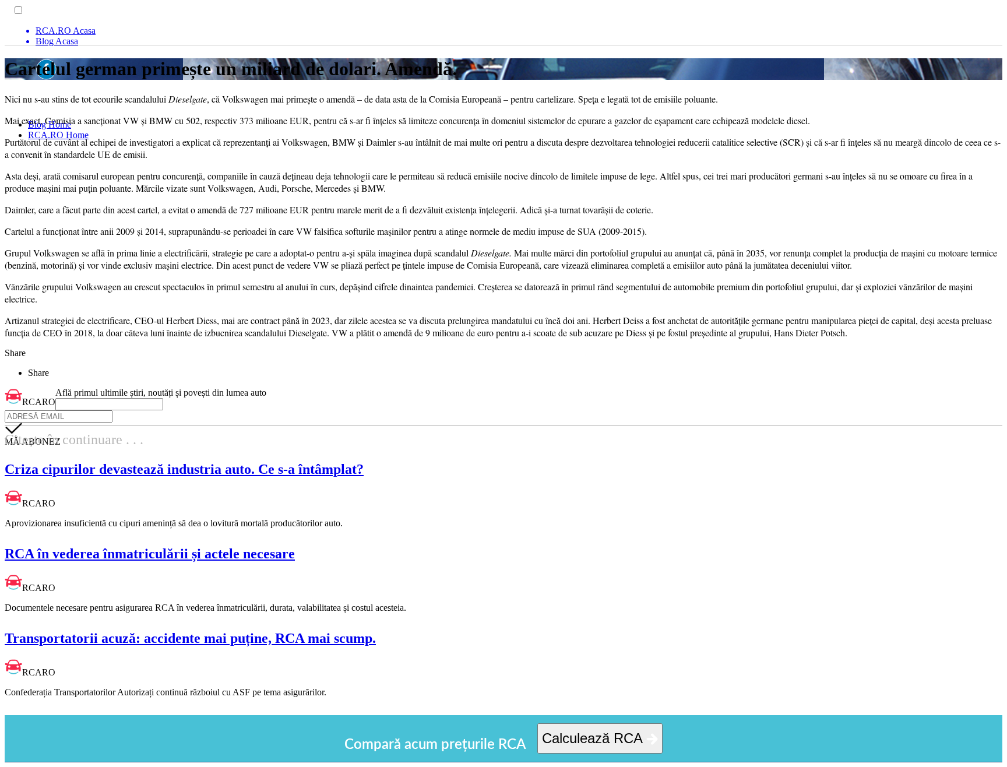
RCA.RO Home (58, 135)
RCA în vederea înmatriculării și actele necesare (150, 553)
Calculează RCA (594, 738)
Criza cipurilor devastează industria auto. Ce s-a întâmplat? (184, 469)
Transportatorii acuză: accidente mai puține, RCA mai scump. (190, 638)
